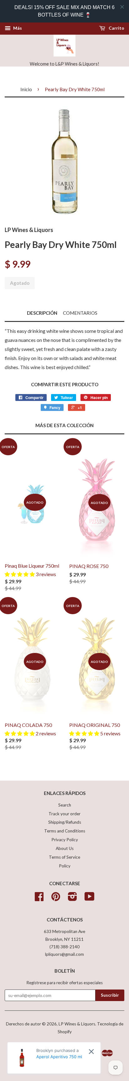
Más (17, 28)
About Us (65, 848)
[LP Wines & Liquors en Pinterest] (55, 898)
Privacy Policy (64, 839)
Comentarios (80, 313)
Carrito (116, 28)
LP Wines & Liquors (77, 1023)
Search (64, 804)
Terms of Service (64, 857)
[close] (122, 6)
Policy (64, 865)
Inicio (26, 89)
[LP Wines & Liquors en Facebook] (39, 898)
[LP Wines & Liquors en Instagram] (72, 898)
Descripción (42, 313)
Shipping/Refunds (64, 822)
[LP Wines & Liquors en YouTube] (90, 898)
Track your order (64, 813)
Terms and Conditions (64, 830)
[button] (20, 574)
